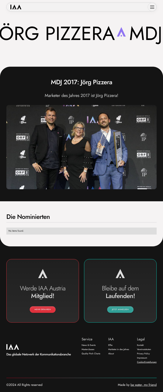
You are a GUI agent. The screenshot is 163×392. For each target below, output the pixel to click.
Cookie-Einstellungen (147, 362)
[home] (16, 7)
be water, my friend (144, 385)
